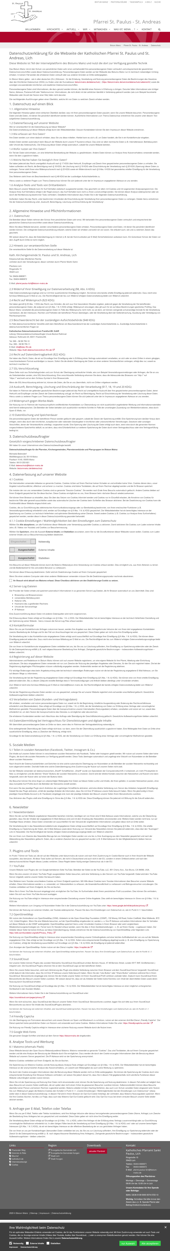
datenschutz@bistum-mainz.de (29, 465)
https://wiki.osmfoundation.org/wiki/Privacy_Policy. (31, 932)
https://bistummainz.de (69, 1035)
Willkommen (32, 29)
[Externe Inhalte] (22, 549)
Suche (157, 2)
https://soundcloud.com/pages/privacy (25, 997)
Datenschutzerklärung (61, 1213)
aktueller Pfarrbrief (97, 1151)
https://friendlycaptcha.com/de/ (136, 1023)
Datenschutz (156, 45)
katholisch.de (17, 1158)
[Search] (158, 29)
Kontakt (147, 29)
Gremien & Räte (19, 1153)
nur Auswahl (128, 1243)
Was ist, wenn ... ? (124, 29)
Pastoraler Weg (18, 1150)
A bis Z (148, 2)
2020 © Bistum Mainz (19, 1213)
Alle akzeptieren (150, 1243)
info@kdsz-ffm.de (23, 346)
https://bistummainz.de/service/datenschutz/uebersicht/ (126, 82)
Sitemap (34, 1213)
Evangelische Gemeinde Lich (63, 1150)
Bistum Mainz (101, 2)
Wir (85, 29)
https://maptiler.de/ (82, 947)
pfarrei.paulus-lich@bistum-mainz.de (32, 283)
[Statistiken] (22, 558)
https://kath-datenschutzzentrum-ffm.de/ (34, 349)
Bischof (15, 1155)
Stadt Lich (55, 1155)
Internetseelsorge (19, 1161)
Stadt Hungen (57, 1158)
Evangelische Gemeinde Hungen (65, 1153)
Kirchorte (53, 29)
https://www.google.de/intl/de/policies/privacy (126, 905)
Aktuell (71, 29)
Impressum (45, 1213)
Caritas (15, 1164)
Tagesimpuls (136, 2)
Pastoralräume (119, 2)
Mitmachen (100, 29)
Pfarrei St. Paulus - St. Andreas (136, 45)
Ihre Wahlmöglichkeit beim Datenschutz (37, 1227)
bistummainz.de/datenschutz (87, 82)
